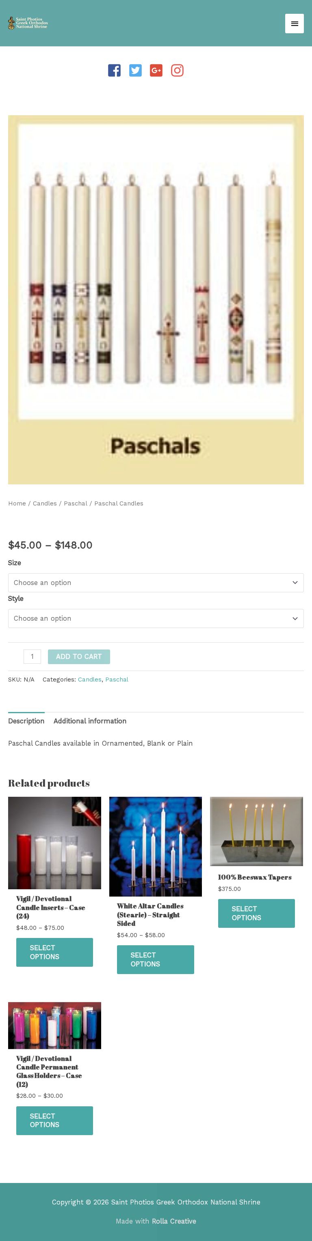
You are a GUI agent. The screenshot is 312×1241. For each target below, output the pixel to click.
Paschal (75, 503)
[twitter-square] (137, 70)
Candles (45, 503)
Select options (44, 952)
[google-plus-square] (158, 70)
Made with (156, 1221)
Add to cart (79, 656)
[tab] (26, 721)
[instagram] (179, 70)
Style (16, 598)
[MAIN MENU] (294, 23)
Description (26, 721)
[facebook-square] (116, 70)
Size (14, 563)
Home (17, 503)
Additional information (90, 721)
